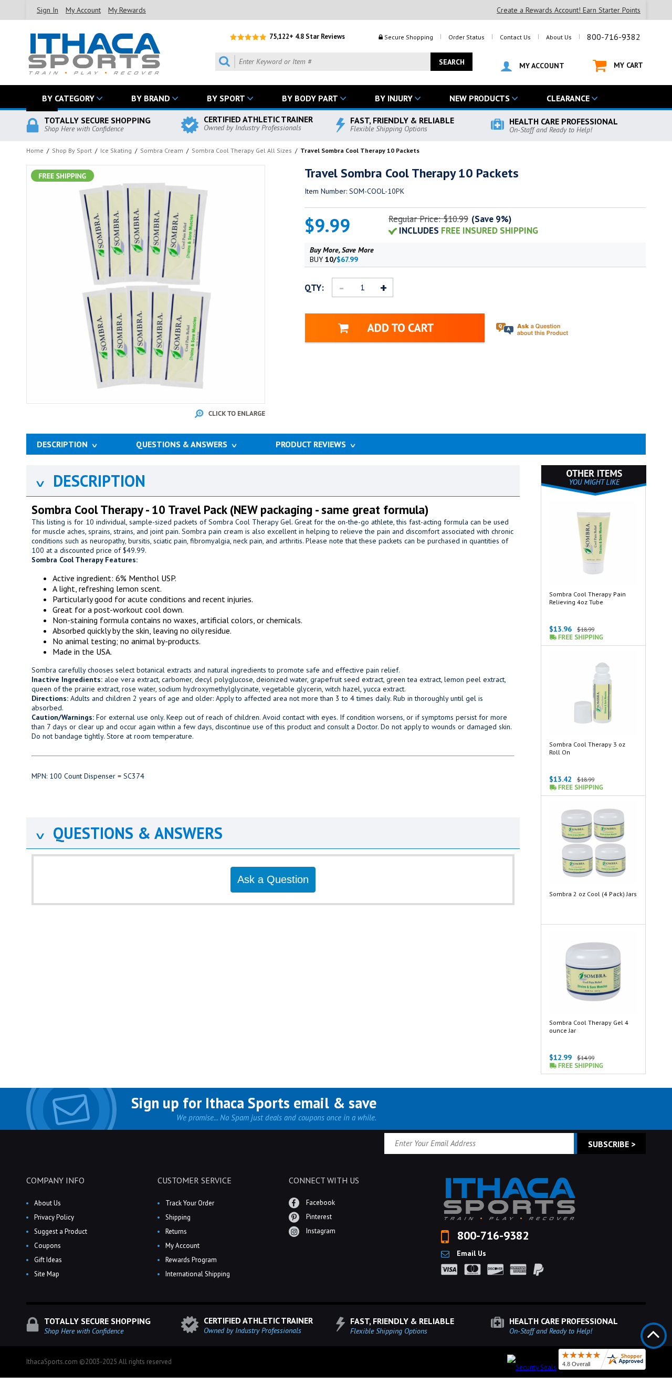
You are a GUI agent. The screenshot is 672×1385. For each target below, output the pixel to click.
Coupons (47, 1245)
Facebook (319, 1202)
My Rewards (127, 10)
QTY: (314, 287)
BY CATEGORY (68, 98)
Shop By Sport (72, 150)
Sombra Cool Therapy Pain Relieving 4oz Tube (587, 598)
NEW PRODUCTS (479, 98)
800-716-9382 (613, 37)
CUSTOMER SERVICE (195, 1180)
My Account (83, 10)
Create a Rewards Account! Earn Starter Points (568, 10)
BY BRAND (150, 98)
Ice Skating (116, 150)
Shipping (178, 1217)
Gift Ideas (48, 1259)
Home (35, 150)
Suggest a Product (60, 1231)
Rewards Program (191, 1259)
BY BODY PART (310, 98)
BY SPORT (226, 98)
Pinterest (318, 1216)
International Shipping (197, 1273)
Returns (176, 1231)
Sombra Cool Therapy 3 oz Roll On (587, 748)
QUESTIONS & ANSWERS (128, 833)
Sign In (47, 10)
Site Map (46, 1273)
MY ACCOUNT (540, 65)
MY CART (627, 65)
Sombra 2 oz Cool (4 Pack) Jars (593, 894)
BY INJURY (394, 98)
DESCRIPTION (89, 480)
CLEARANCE (568, 98)
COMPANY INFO (55, 1180)
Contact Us (515, 37)
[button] (671, 1384)
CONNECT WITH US (324, 1180)
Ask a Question (273, 879)
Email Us (470, 1253)
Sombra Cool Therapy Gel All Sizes (242, 150)
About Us (559, 37)
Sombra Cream (161, 150)
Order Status (466, 37)
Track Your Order (189, 1203)
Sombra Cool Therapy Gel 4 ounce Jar (588, 1026)
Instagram (319, 1230)
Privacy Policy (54, 1217)
